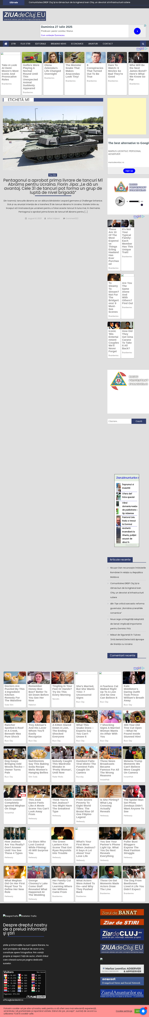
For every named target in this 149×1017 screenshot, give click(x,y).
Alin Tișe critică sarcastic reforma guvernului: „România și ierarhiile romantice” (68, 3)
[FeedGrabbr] (127, 545)
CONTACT (108, 43)
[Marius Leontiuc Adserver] (122, 968)
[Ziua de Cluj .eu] (122, 948)
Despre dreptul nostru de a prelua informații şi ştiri (25, 929)
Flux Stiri (25, 43)
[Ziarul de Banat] (122, 912)
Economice (77, 43)
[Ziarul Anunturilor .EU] (122, 993)
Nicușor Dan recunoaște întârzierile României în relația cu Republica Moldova (128, 572)
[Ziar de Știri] (122, 921)
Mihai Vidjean (53, 218)
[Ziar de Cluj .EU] (122, 934)
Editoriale (40, 43)
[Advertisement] (126, 116)
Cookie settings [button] (124, 1011)
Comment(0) (72, 218)
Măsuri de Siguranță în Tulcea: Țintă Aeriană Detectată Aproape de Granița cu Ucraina (127, 639)
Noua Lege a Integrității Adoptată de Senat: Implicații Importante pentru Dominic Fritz (127, 624)
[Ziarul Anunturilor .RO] (101, 958)
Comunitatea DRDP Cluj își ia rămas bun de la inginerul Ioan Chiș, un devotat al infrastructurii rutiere (127, 590)
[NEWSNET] (122, 981)
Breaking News (58, 43)
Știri (13, 43)
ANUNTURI (93, 43)
